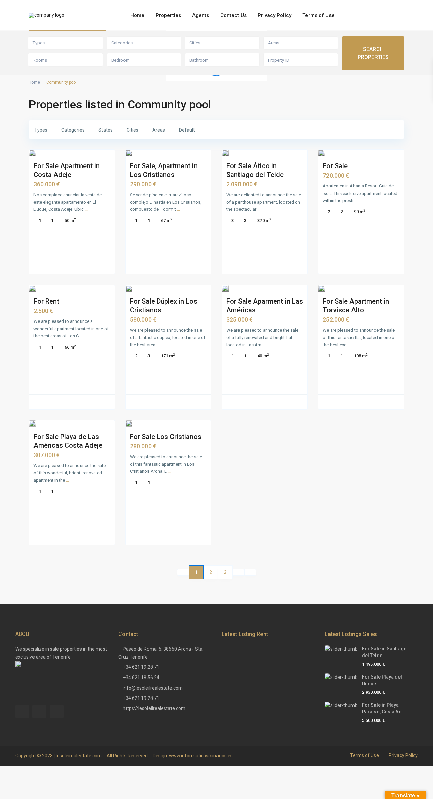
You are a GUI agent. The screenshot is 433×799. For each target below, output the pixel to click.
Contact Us (233, 15)
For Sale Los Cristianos (165, 436)
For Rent (46, 301)
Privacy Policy (274, 15)
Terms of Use (318, 15)
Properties (168, 15)
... (86, 209)
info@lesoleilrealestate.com (153, 688)
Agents (200, 15)
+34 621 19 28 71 (141, 667)
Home (137, 15)
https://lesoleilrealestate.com (154, 708)
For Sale (335, 166)
